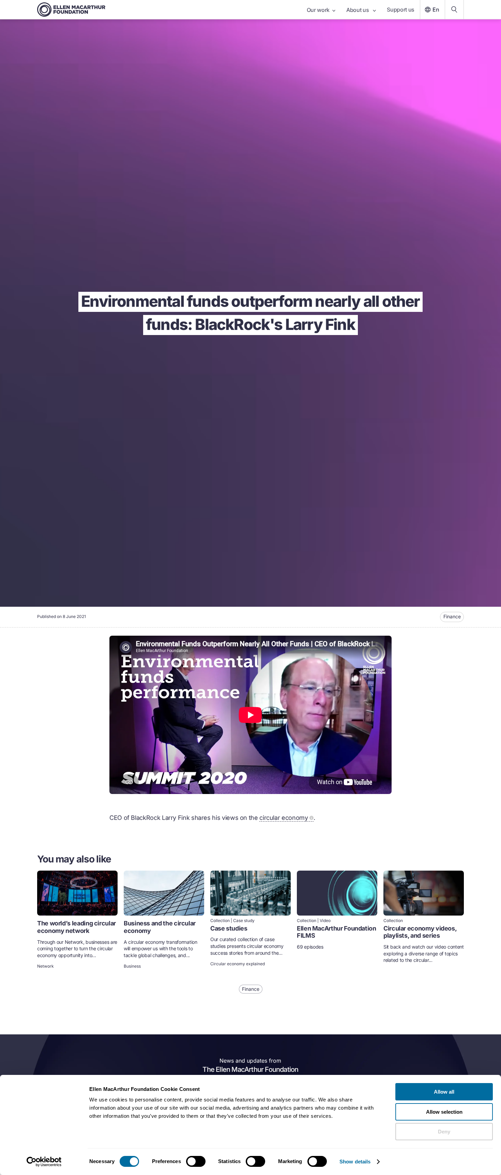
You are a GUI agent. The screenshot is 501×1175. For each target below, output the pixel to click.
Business (132, 966)
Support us (400, 9)
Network (45, 966)
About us (358, 9)
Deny (444, 1131)
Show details (354, 1161)
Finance (452, 616)
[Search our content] (454, 9)
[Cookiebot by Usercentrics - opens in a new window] (44, 1162)
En (435, 9)
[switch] (196, 1161)
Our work (318, 9)
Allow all (444, 1092)
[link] (77, 920)
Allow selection (444, 1112)
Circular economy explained (237, 964)
